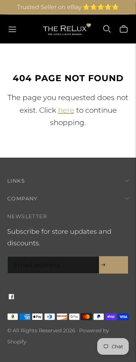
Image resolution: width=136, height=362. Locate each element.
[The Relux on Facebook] (11, 297)
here (66, 110)
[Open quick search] (107, 29)
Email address (35, 257)
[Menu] (12, 29)
